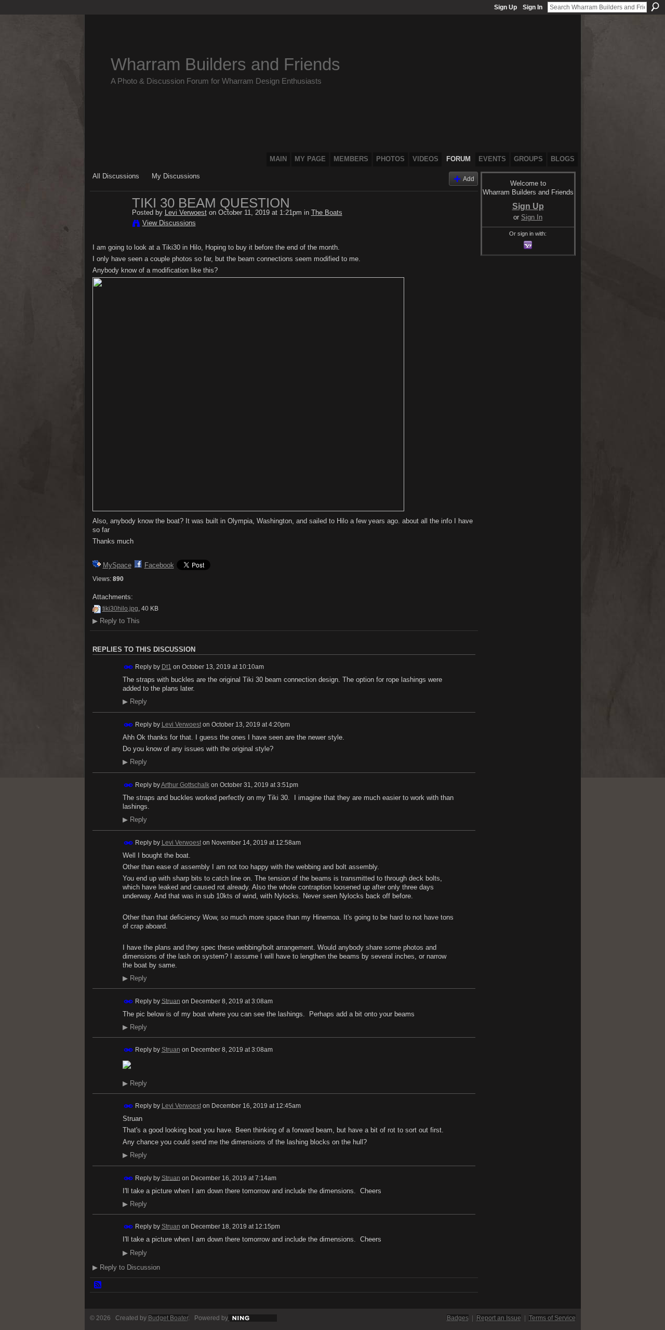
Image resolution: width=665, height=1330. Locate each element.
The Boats (326, 212)
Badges (458, 1318)
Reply (135, 701)
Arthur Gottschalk (185, 785)
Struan (171, 1000)
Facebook (159, 565)
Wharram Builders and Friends (225, 64)
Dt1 (166, 666)
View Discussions (169, 223)
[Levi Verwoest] (109, 225)
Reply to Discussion (126, 1267)
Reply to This (116, 621)
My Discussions (176, 176)
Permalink (129, 667)
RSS (98, 1285)
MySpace (117, 565)
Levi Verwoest (186, 212)
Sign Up (505, 7)
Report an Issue (498, 1318)
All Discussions (115, 176)
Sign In (532, 7)
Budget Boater (168, 1318)
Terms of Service (552, 1318)
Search (655, 6)
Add (468, 178)
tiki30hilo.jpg (120, 608)
